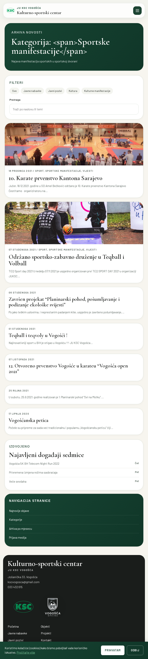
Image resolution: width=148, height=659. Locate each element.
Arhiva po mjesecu (20, 528)
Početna (13, 626)
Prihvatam (113, 650)
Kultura (73, 90)
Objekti (45, 626)
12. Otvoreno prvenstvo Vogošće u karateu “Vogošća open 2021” (68, 369)
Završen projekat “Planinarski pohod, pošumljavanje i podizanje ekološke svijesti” (64, 302)
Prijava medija (17, 537)
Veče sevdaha (17, 481)
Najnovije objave (19, 510)
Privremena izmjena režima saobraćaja (33, 472)
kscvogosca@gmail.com (24, 582)
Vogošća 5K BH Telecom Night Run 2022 (34, 463)
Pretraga (14, 99)
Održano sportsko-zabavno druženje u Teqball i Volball (66, 260)
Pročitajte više (26, 652)
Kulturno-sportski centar (39, 12)
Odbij (135, 650)
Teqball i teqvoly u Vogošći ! (38, 335)
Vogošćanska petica (28, 420)
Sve (14, 90)
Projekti (46, 633)
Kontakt (46, 640)
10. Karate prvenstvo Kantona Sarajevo (55, 178)
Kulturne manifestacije (97, 90)
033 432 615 (15, 587)
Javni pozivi (55, 90)
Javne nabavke (32, 90)
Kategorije (15, 519)
